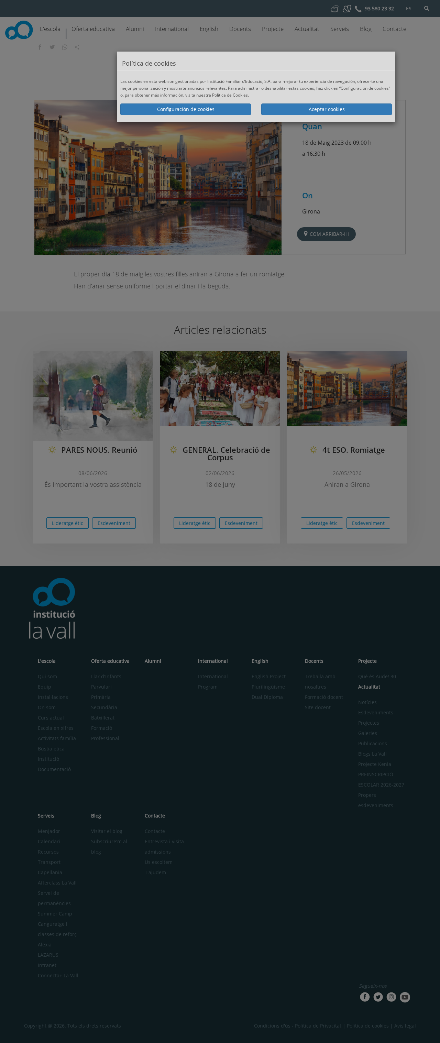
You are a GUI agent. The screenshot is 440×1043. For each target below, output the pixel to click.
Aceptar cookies (327, 109)
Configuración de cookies (185, 109)
